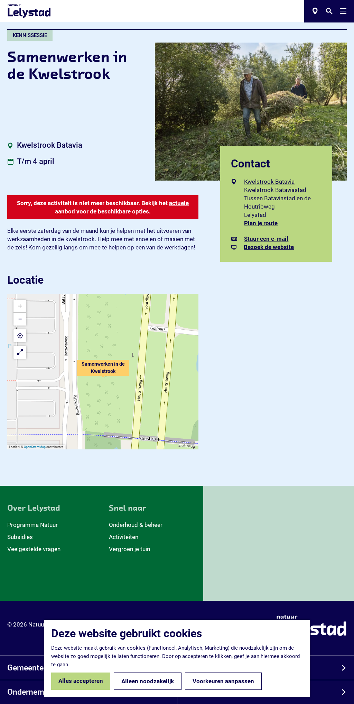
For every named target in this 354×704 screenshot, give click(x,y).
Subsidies (20, 536)
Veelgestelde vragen (33, 549)
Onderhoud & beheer (135, 524)
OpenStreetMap (35, 447)
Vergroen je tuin (129, 549)
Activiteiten (123, 536)
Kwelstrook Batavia (269, 181)
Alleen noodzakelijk (147, 681)
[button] (103, 371)
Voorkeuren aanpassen (223, 681)
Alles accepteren (80, 680)
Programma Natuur (32, 524)
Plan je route (263, 223)
